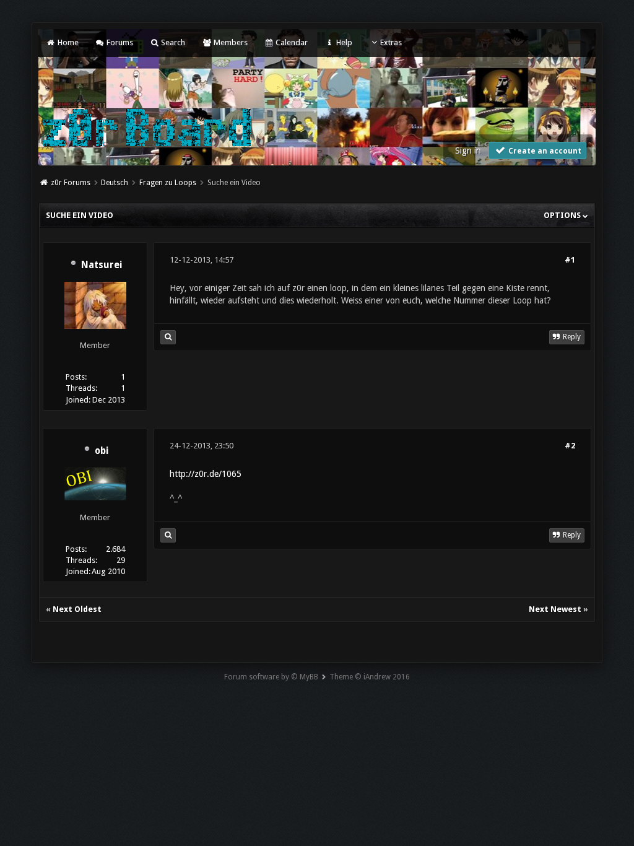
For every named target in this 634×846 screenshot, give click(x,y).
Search (172, 42)
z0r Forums (70, 182)
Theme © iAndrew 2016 (369, 677)
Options (563, 215)
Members (229, 42)
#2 (570, 445)
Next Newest (555, 609)
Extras (391, 42)
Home (67, 42)
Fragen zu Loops (167, 182)
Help (343, 42)
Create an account (543, 151)
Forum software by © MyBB (271, 677)
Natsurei (101, 265)
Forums (119, 42)
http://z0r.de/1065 (205, 474)
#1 (570, 259)
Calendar (291, 42)
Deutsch (114, 182)
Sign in (468, 150)
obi (101, 450)
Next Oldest (77, 609)
